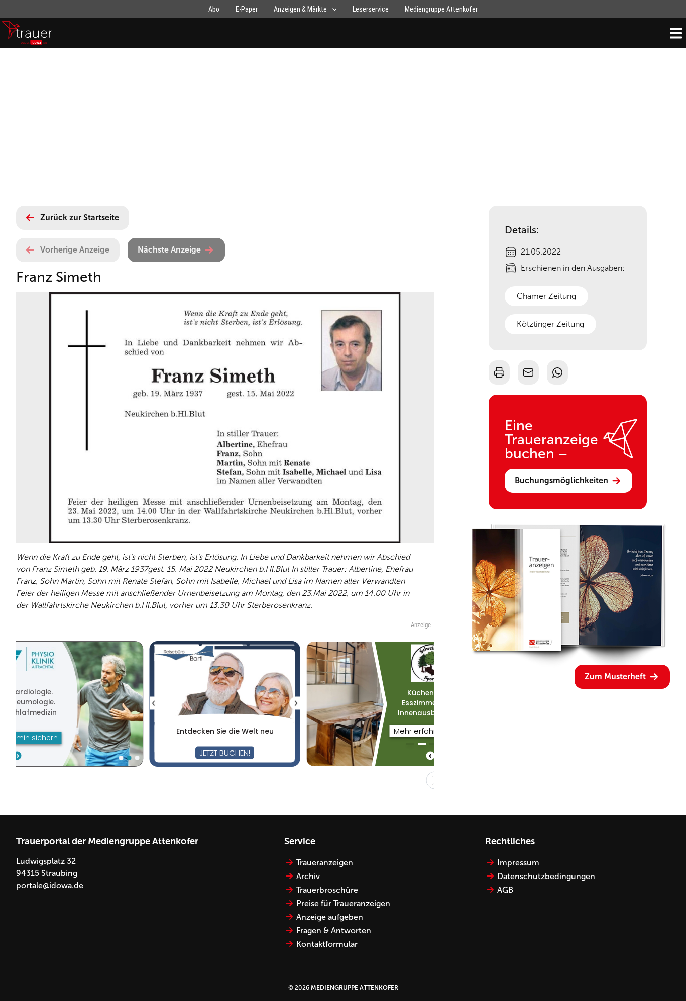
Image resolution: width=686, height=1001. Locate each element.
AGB (505, 890)
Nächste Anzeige (169, 249)
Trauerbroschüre (327, 890)
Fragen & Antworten (333, 930)
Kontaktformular (327, 944)
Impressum (518, 862)
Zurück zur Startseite (79, 217)
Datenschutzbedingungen (546, 876)
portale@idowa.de (49, 885)
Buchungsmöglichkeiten (561, 480)
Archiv (308, 876)
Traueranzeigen (324, 862)
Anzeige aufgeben (329, 917)
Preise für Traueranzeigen (343, 903)
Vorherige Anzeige (74, 249)
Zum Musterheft (615, 676)
